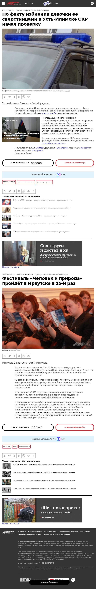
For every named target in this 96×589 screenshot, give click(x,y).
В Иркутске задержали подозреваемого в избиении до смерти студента (41, 232)
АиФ (68, 91)
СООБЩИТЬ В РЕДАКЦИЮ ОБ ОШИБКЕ (56, 534)
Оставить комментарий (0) (74, 163)
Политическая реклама (69, 531)
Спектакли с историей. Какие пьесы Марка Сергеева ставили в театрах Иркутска (44, 488)
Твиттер (39, 148)
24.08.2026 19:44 (8, 274)
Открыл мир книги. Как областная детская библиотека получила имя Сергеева (44, 472)
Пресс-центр (85, 531)
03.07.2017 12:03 (8, 10)
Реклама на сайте (35, 531)
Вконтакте (62, 148)
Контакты (22, 531)
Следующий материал (49, 582)
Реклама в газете (51, 531)
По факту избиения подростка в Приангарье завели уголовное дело (40, 216)
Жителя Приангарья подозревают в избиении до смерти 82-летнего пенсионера (44, 224)
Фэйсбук (85, 148)
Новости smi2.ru (10, 267)
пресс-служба (49, 113)
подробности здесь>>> (54, 143)
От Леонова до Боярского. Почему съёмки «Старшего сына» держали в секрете (44, 480)
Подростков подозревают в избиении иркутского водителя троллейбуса (41, 208)
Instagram (37, 150)
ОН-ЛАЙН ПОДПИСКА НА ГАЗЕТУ (29, 534)
